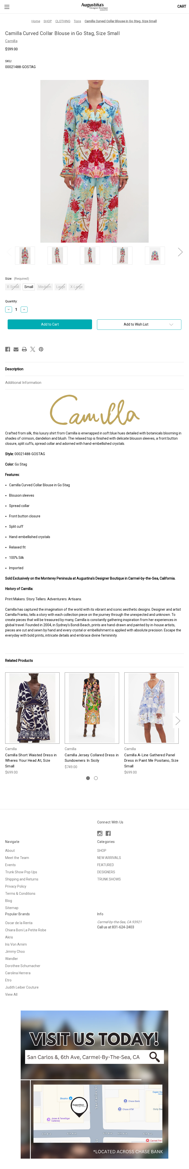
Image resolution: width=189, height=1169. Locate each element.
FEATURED (105, 865)
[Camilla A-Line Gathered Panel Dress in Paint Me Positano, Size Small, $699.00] (151, 708)
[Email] (16, 349)
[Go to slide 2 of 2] (96, 778)
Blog (8, 901)
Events (10, 865)
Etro (8, 980)
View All (11, 994)
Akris (9, 937)
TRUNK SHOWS (109, 879)
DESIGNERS (106, 872)
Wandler (11, 959)
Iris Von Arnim (16, 944)
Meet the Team (17, 858)
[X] (32, 349)
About (10, 851)
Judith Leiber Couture (22, 987)
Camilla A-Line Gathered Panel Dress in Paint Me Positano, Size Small (151, 760)
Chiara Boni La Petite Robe (25, 930)
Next (180, 251)
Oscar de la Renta (18, 923)
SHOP (101, 851)
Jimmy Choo (15, 952)
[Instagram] (99, 833)
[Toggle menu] (7, 7)
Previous (9, 251)
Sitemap (11, 908)
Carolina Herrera (18, 973)
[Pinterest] (41, 349)
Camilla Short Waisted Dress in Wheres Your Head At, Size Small (31, 760)
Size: (17, 278)
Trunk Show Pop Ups (21, 872)
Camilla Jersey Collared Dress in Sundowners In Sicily (92, 758)
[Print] (24, 349)
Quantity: (11, 301)
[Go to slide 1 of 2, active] (88, 778)
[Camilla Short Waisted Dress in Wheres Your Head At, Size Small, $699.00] (32, 708)
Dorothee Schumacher (22, 966)
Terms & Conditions (20, 894)
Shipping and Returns (21, 879)
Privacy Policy (15, 886)
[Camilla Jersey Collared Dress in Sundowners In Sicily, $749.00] (92, 708)
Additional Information (23, 382)
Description (14, 369)
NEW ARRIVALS (109, 858)
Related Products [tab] (19, 660)
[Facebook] (7, 349)
